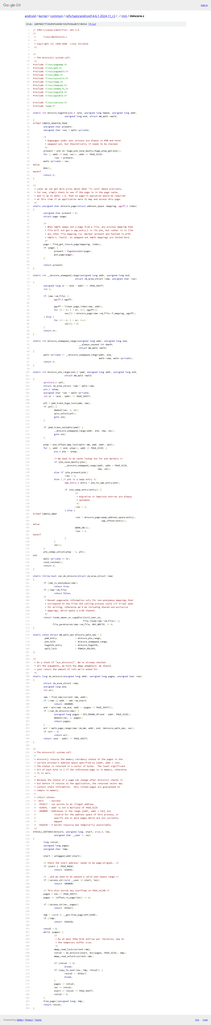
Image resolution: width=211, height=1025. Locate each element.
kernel (43, 16)
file (92, 24)
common (56, 16)
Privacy (29, 1019)
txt (197, 1019)
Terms (38, 1019)
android (30, 16)
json (205, 1019)
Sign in (204, 5)
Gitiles (20, 1019)
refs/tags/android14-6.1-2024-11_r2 (90, 16)
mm (124, 16)
